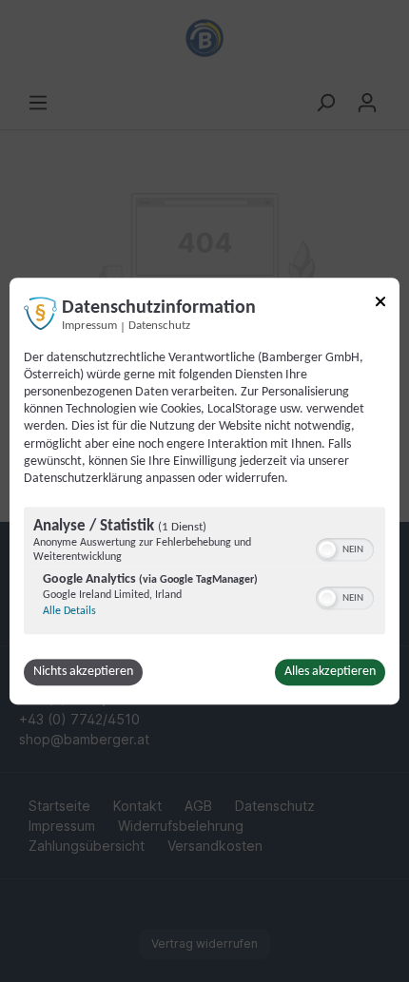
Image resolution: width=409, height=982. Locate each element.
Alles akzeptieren (330, 671)
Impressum (89, 326)
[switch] (345, 547)
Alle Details (69, 611)
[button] (327, 549)
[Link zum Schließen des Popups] (380, 305)
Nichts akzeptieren (83, 671)
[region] (204, 573)
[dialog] (204, 491)
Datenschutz (159, 326)
